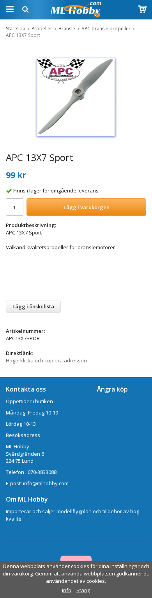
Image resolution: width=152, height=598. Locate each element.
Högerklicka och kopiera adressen (46, 360)
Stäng (83, 590)
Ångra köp (112, 389)
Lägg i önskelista (33, 306)
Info (66, 590)
